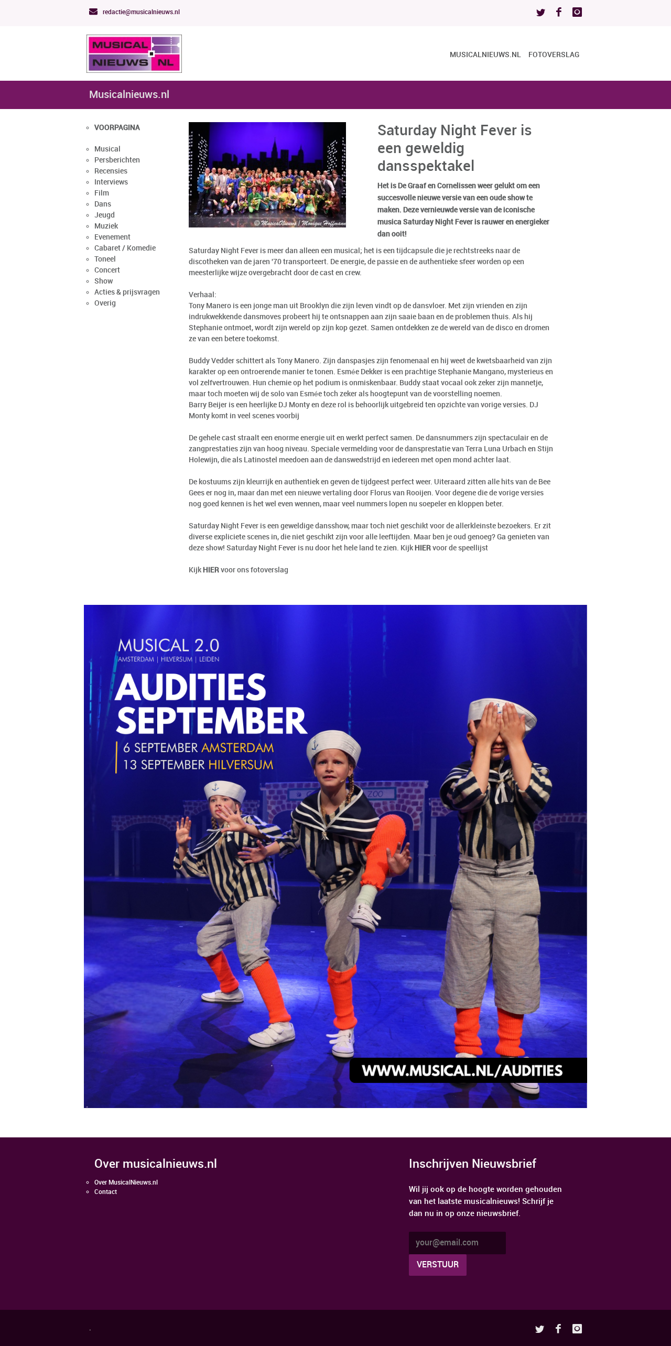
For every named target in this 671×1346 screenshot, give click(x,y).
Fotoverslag (553, 55)
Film (101, 193)
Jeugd (104, 215)
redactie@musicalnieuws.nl (140, 12)
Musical (107, 149)
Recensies (110, 171)
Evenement (112, 237)
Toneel (105, 259)
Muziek (106, 226)
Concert (107, 270)
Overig (105, 303)
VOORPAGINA (117, 128)
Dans (102, 204)
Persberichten (117, 160)
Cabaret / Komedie (125, 248)
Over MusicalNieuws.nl (126, 1182)
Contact (105, 1192)
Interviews (111, 182)
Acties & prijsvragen (127, 292)
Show (103, 281)
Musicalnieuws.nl (485, 55)
